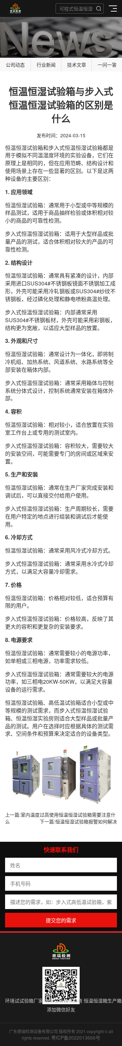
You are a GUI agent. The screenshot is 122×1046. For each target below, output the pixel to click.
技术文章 (76, 64)
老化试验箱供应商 (63, 1000)
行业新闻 (46, 64)
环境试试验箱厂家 (24, 1000)
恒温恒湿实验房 (35, 718)
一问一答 (107, 64)
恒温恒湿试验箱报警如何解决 (86, 821)
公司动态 (15, 64)
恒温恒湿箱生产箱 (103, 1000)
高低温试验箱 (64, 703)
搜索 (98, 8)
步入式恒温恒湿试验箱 (75, 148)
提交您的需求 (61, 920)
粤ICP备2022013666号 (75, 1037)
